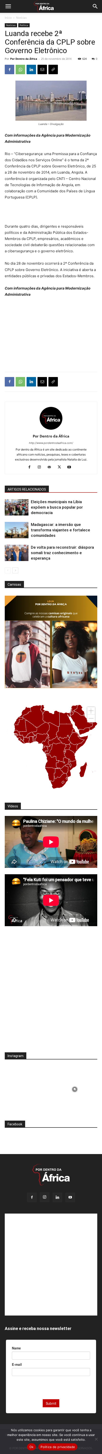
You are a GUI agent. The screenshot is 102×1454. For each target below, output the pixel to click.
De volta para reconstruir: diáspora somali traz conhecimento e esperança (62, 553)
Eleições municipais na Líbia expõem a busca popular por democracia (57, 507)
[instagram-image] (27, 1088)
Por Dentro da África (23, 58)
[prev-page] (8, 570)
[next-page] (15, 570)
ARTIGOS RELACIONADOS (27, 489)
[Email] (42, 69)
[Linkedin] (31, 69)
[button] (8, 6)
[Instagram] (41, 467)
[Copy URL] (53, 69)
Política (24, 25)
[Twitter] (61, 467)
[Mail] (51, 467)
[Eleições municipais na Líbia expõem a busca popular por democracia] (16, 507)
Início (8, 18)
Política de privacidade (58, 1447)
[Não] (96, 1439)
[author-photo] (51, 430)
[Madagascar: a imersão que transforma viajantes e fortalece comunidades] (16, 530)
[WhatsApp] (20, 69)
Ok (31, 1447)
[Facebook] (9, 69)
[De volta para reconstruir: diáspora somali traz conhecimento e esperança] (16, 553)
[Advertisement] (51, 212)
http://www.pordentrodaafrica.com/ (51, 443)
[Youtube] (71, 467)
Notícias (21, 18)
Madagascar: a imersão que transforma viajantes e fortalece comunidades (60, 530)
